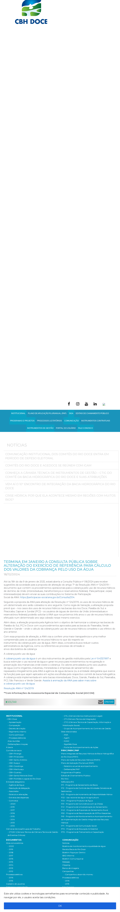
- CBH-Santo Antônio (17, 760)
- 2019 (12, 807)
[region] (60, 899)
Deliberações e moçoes (18, 744)
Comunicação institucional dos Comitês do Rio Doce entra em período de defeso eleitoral (57, 456)
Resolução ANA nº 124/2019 (19, 688)
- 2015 (12, 816)
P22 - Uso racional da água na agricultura (80, 797)
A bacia (9, 747)
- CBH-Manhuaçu (16, 769)
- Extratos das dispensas (18, 797)
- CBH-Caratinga (15, 766)
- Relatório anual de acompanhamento (80, 766)
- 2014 (12, 819)
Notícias (65, 843)
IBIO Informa (68, 855)
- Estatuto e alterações (18, 794)
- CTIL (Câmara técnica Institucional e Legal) (82, 716)
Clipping (66, 865)
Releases (66, 862)
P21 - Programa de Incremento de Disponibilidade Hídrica (86, 794)
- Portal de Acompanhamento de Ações (80, 747)
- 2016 (12, 813)
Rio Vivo (64, 778)
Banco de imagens (70, 868)
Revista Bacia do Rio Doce (73, 849)
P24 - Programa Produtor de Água (77, 800)
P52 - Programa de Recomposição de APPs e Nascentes (86, 813)
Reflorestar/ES (67, 782)
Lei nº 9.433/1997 (99, 658)
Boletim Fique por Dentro (73, 852)
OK (60, 905)
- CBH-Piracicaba (15, 757)
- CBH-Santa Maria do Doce (20, 775)
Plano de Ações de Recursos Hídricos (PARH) (80, 760)
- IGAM (66, 741)
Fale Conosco (85, 428)
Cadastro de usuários (15, 884)
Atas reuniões (14, 741)
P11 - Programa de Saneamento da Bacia (79, 785)
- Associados (13, 791)
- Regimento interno (17, 731)
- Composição (14, 725)
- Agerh (66, 738)
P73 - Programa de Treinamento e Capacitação (82, 832)
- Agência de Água (16, 785)
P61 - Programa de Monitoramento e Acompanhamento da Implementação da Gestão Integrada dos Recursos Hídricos (86, 819)
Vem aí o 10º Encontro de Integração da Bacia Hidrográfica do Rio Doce (60, 486)
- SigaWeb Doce (70, 744)
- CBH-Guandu (14, 772)
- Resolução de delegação (19, 788)
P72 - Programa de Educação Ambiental (79, 829)
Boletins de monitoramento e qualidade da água (83, 846)
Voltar (12, 702)
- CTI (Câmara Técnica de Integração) (79, 719)
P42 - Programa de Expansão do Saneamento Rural (84, 810)
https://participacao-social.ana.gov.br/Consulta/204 (47, 597)
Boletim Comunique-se (72, 859)
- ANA (65, 735)
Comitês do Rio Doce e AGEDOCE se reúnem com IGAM (48, 465)
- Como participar (16, 735)
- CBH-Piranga (14, 753)
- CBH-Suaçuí (14, 763)
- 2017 (12, 810)
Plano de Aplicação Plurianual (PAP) (77, 763)
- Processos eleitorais (17, 738)
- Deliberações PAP (71, 769)
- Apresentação (14, 722)
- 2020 (12, 804)
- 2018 (10, 852)
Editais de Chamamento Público (92, 413)
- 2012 (12, 826)
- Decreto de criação (16, 728)
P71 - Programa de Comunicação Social (79, 826)
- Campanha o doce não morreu (78, 874)
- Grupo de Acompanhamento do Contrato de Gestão (87, 728)
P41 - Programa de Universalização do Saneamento (84, 807)
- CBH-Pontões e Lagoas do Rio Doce (24, 778)
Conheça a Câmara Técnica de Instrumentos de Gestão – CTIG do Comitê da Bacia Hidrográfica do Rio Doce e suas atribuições (58, 475)
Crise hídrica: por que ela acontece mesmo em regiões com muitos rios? (60, 497)
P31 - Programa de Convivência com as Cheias (82, 804)
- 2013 (12, 822)
